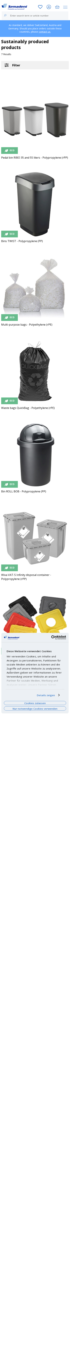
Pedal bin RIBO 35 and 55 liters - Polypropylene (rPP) (34, 157)
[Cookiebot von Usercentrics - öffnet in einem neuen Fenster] (51, 637)
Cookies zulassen (35, 703)
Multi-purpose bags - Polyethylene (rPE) (26, 324)
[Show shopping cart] (57, 7)
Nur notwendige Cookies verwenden (35, 708)
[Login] (48, 7)
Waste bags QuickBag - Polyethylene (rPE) (28, 408)
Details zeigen (46, 695)
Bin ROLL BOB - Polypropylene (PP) (23, 491)
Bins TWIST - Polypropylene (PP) (22, 241)
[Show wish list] (40, 7)
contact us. (45, 31)
